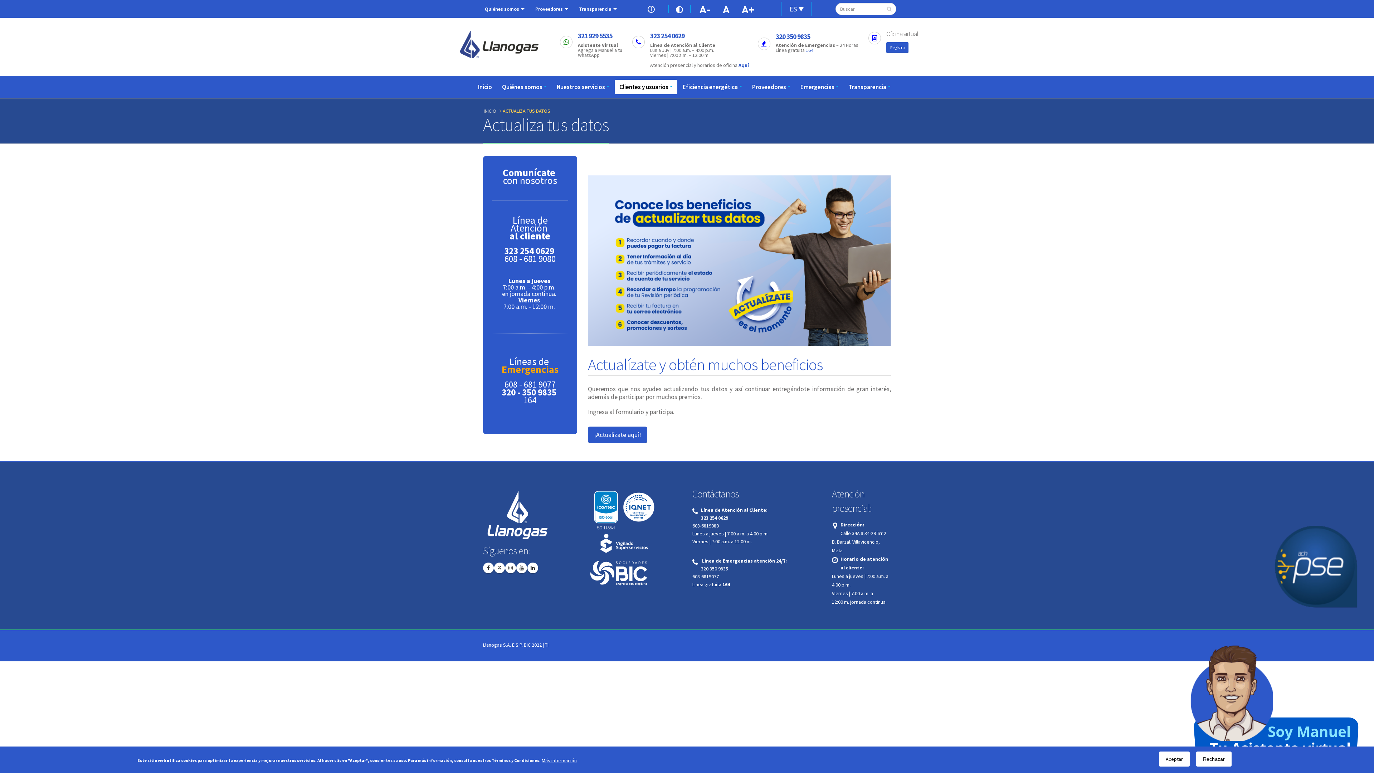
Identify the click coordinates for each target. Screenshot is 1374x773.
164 (809, 50)
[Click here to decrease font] (705, 9)
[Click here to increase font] (749, 9)
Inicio (485, 87)
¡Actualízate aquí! (617, 435)
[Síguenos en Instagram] (510, 568)
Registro (897, 47)
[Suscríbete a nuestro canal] (521, 568)
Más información (559, 761)
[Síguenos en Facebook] (488, 568)
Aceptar (1174, 759)
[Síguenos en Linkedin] (532, 568)
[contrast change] (679, 9)
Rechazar (1214, 759)
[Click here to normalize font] (726, 9)
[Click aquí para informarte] (652, 9)
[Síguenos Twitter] (499, 568)
